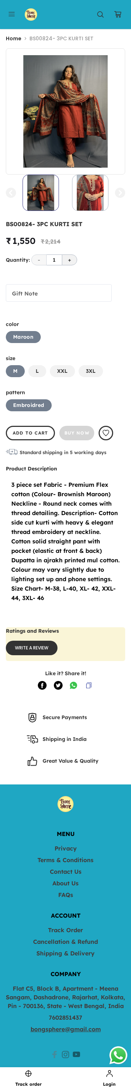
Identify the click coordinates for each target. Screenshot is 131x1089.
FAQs (65, 894)
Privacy (66, 848)
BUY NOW (77, 433)
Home (13, 38)
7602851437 (65, 1017)
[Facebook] (54, 1054)
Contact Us (66, 871)
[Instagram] (65, 1054)
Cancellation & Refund (65, 941)
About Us (65, 883)
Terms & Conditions (65, 860)
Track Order (65, 930)
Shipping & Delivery (65, 953)
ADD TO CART (30, 433)
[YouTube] (76, 1054)
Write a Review (31, 648)
